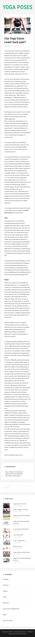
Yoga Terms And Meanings (11, 609)
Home (24, 633)
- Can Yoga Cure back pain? (12, 476)
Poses (5, 597)
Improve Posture (8, 620)
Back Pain (7, 46)
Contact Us (18, 633)
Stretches (6, 585)
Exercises (6, 579)
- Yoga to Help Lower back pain (13, 472)
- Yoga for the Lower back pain (13, 474)
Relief (4, 614)
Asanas (5, 591)
